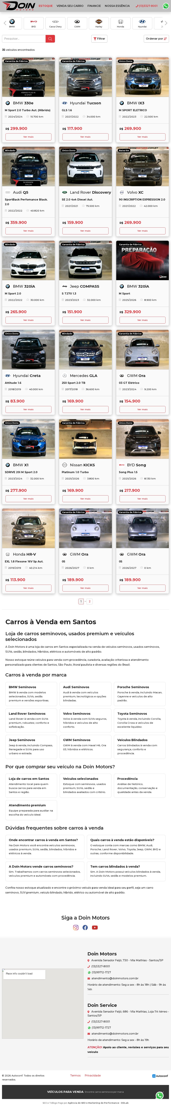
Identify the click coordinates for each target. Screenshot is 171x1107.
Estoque (46, 6)
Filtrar (101, 38)
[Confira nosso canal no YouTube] (95, 926)
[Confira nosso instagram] (76, 926)
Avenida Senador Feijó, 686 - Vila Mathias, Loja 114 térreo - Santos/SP (128, 1013)
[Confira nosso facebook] (85, 926)
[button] (5, 23)
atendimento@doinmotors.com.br (114, 978)
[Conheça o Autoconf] (160, 1075)
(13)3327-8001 (100, 966)
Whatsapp (166, 6)
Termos (75, 1075)
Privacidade (93, 1075)
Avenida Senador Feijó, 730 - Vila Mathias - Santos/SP (127, 960)
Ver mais (28, 137)
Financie (94, 6)
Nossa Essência (117, 6)
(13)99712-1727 (101, 972)
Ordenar (154, 38)
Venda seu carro (70, 6)
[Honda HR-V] (28, 528)
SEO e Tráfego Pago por (86, 1103)
